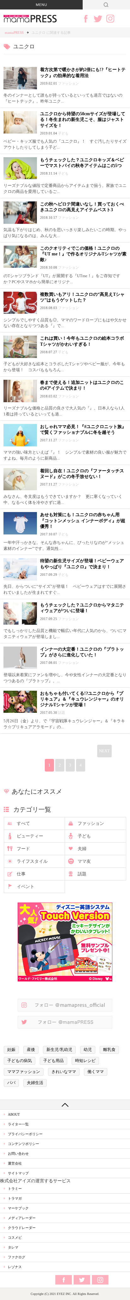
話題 (82, 874)
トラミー (15, 1188)
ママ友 (84, 861)
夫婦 (82, 848)
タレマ (13, 1247)
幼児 (88, 1049)
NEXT (104, 751)
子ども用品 (53, 1060)
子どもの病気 (19, 1060)
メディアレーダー (22, 1218)
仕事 (21, 874)
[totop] (65, 1104)
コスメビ (15, 1237)
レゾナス (15, 1267)
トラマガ (15, 1198)
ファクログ (16, 1257)
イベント (25, 886)
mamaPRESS (14, 32)
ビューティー (30, 836)
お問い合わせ (18, 1153)
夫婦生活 (35, 1083)
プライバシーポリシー (25, 1134)
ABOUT (14, 1114)
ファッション (91, 823)
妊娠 (11, 1049)
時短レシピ (85, 1060)
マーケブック (18, 1208)
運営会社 (15, 1163)
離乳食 (109, 1049)
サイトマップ (18, 1173)
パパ (11, 1083)
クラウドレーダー (22, 1228)
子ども (84, 836)
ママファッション (23, 1072)
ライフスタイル (32, 861)
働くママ (95, 1072)
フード (23, 848)
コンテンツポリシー (23, 1144)
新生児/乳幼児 (59, 1049)
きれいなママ (63, 1072)
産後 (31, 1049)
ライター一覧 (18, 1124)
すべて (23, 823)
